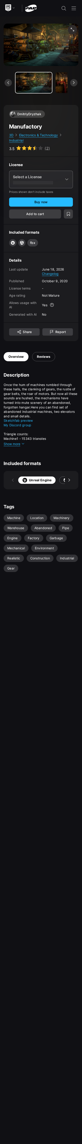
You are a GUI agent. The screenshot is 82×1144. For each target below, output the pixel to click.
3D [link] (11, 135)
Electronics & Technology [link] (38, 135)
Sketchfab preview (18, 420)
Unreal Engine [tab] (40, 480)
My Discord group (17, 425)
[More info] (52, 305)
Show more (12, 444)
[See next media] (73, 82)
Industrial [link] (16, 140)
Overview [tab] (16, 357)
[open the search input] (63, 8)
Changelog (50, 274)
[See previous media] (8, 82)
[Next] (69, 480)
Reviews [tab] (43, 357)
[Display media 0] (33, 82)
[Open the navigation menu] (73, 8)
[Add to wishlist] (68, 214)
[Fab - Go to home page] (31, 8)
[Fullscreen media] (72, 29)
